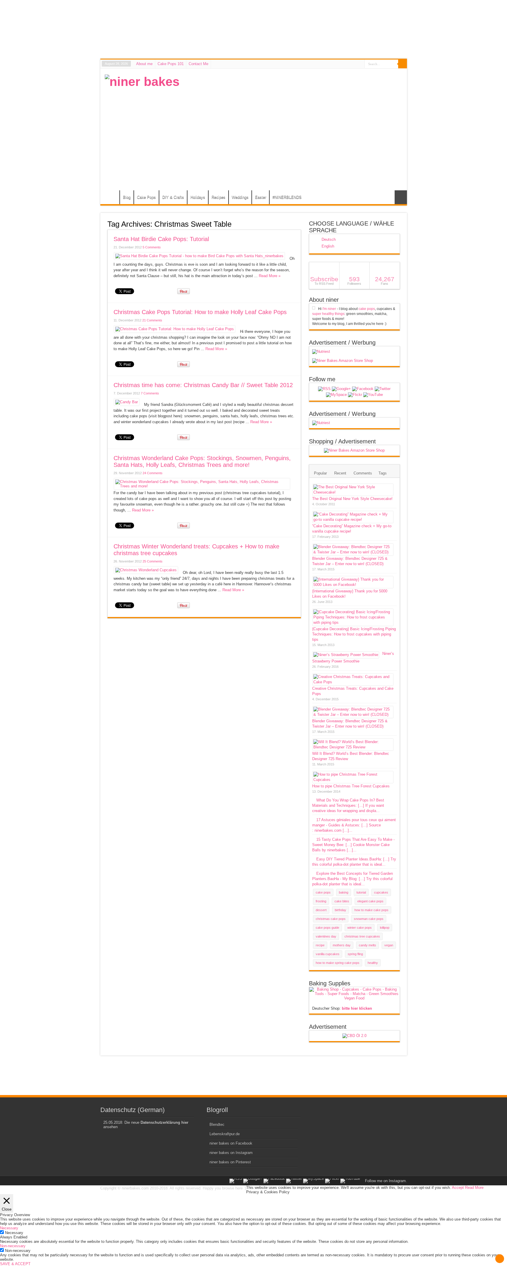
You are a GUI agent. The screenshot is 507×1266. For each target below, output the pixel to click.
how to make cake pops (371, 910)
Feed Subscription (298, 223)
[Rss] (324, 389)
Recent (340, 473)
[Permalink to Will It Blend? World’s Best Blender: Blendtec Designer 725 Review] (353, 747)
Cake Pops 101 (171, 64)
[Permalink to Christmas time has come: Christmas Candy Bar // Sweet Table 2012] (126, 402)
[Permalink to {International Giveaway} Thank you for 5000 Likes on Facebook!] (353, 584)
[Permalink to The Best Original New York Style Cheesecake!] (353, 492)
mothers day (342, 945)
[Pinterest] (336, 394)
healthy (373, 963)
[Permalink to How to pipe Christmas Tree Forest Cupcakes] (353, 779)
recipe (320, 945)
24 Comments (153, 473)
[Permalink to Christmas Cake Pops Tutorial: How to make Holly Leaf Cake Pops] (174, 329)
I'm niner (329, 309)
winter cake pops (359, 927)
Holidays (197, 197)
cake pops (367, 309)
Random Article (401, 197)
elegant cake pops (370, 901)
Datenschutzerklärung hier (164, 1122)
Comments (363, 473)
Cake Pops (146, 197)
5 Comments (152, 247)
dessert (321, 910)
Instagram (397, 1181)
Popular (320, 473)
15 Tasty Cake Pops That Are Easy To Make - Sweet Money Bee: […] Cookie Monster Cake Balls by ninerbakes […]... (353, 844)
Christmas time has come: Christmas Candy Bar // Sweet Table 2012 (203, 385)
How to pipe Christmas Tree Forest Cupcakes (351, 786)
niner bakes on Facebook (230, 1143)
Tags (382, 473)
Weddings (240, 197)
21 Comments (152, 320)
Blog (127, 197)
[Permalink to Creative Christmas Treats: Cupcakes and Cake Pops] (353, 682)
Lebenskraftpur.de (224, 1134)
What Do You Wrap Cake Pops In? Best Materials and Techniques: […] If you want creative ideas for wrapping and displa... (348, 805)
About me (144, 64)
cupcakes (381, 892)
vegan (388, 945)
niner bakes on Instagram (231, 1152)
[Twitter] (383, 389)
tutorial (361, 892)
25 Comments (153, 561)
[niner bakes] (142, 81)
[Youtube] (373, 394)
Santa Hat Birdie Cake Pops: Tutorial (161, 239)
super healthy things (328, 314)
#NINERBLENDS (287, 197)
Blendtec (216, 1124)
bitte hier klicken (357, 1008)
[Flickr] (355, 394)
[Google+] (341, 389)
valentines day (326, 936)
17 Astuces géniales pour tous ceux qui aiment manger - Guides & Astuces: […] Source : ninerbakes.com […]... (354, 825)
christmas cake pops (331, 919)
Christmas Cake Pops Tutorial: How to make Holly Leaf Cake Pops (200, 312)
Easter (260, 197)
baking (343, 892)
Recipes (218, 197)
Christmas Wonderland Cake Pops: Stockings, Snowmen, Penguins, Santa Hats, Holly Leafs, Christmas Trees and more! (202, 461)
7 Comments (150, 393)
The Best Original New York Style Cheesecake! (352, 498)
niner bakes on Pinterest (230, 1162)
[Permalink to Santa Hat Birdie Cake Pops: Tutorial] (199, 256)
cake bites (341, 901)
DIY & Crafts (173, 197)
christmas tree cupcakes (362, 936)
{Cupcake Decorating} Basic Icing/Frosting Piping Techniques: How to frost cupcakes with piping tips (354, 634)
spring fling (355, 954)
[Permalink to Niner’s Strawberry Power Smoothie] (346, 655)
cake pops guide (327, 927)
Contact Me (198, 64)
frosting (321, 901)
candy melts (367, 945)
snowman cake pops (368, 919)
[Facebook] (363, 389)
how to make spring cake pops (337, 963)
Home (111, 198)
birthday (340, 910)
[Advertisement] (296, 115)
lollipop (384, 927)
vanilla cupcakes (327, 954)
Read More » (269, 276)
